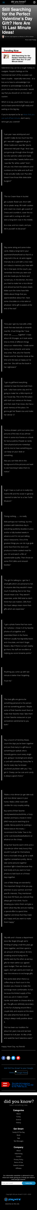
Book (18, 1135)
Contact (18, 1156)
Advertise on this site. (12, 1204)
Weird (18, 1114)
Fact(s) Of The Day (18, 1132)
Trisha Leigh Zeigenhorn (12, 36)
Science (18, 1120)
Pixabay (34, 39)
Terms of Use (18, 1162)
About (18, 1151)
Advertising (18, 1154)
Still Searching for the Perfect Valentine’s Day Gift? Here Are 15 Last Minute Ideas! (21, 58)
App (18, 1138)
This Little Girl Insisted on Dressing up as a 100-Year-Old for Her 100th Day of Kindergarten (22, 1085)
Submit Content (18, 1165)
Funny (18, 1117)
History (18, 1123)
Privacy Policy (18, 1159)
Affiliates (19, 1168)
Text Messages (18, 1141)
